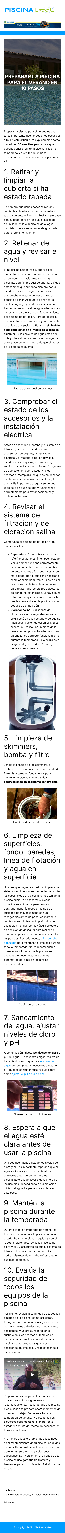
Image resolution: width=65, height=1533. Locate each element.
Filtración (37, 1494)
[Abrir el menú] (32, 33)
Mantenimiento (51, 1494)
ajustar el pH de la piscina (28, 1074)
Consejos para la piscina (17, 1494)
